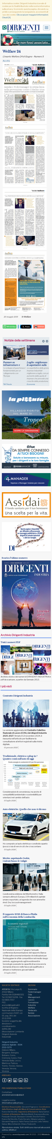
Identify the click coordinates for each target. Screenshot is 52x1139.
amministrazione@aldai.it (13, 1095)
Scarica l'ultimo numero (14, 558)
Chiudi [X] (6, 17)
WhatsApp (11, 327)
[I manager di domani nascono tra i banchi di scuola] (38, 354)
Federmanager (34, 992)
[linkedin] (20, 1080)
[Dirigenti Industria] (22, 28)
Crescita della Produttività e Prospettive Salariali (14, 365)
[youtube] (15, 1080)
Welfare (27, 317)
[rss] (25, 1080)
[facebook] (4, 1080)
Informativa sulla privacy (12, 1103)
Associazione (34, 1016)
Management (34, 997)
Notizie (31, 1013)
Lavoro (31, 1000)
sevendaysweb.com (20, 1134)
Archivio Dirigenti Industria (18, 635)
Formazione (33, 1002)
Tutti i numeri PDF (10, 642)
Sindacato (32, 1010)
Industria (32, 1005)
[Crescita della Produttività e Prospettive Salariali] (14, 352)
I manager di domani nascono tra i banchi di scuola (37, 365)
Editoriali (30, 384)
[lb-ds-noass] (26, 40)
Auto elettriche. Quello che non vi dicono (24, 809)
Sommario (32, 989)
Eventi (5, 384)
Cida (30, 994)
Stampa (40, 326)
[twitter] (9, 1080)
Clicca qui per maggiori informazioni (32, 15)
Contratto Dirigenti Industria (18, 695)
